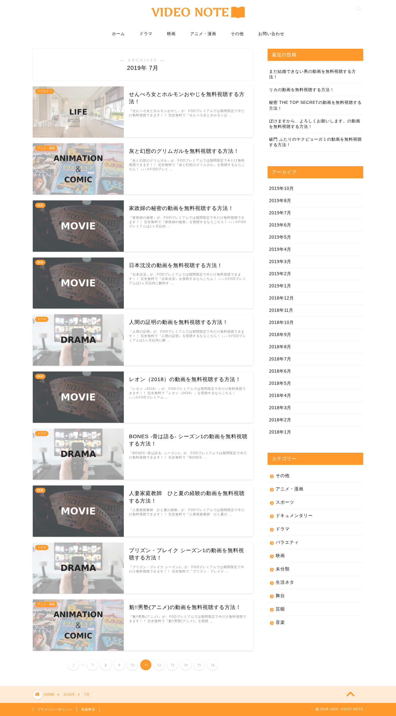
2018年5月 (280, 383)
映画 (171, 33)
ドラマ (145, 33)
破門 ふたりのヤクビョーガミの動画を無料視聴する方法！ (315, 142)
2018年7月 (280, 358)
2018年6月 (280, 371)
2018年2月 (280, 419)
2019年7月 (280, 212)
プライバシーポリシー (54, 709)
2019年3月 (280, 261)
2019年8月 (280, 200)
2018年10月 (281, 322)
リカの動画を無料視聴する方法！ (301, 90)
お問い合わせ (271, 33)
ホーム (118, 33)
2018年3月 (280, 407)
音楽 (280, 622)
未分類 (283, 568)
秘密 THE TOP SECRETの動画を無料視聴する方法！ (315, 105)
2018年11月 (281, 310)
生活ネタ (285, 582)
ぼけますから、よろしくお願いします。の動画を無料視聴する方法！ (314, 124)
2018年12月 (281, 298)
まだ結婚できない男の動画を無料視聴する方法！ (312, 74)
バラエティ (287, 542)
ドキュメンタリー (294, 515)
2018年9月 (280, 334)
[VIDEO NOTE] (198, 21)
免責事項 (88, 709)
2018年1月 (280, 431)
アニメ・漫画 (203, 33)
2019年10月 (281, 188)
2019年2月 (280, 273)
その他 (237, 33)
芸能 (280, 608)
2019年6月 (280, 224)
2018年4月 (280, 395)
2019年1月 (280, 285)
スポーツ (285, 502)
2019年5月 (280, 237)
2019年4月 (280, 249)
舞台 (280, 595)
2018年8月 (280, 346)
